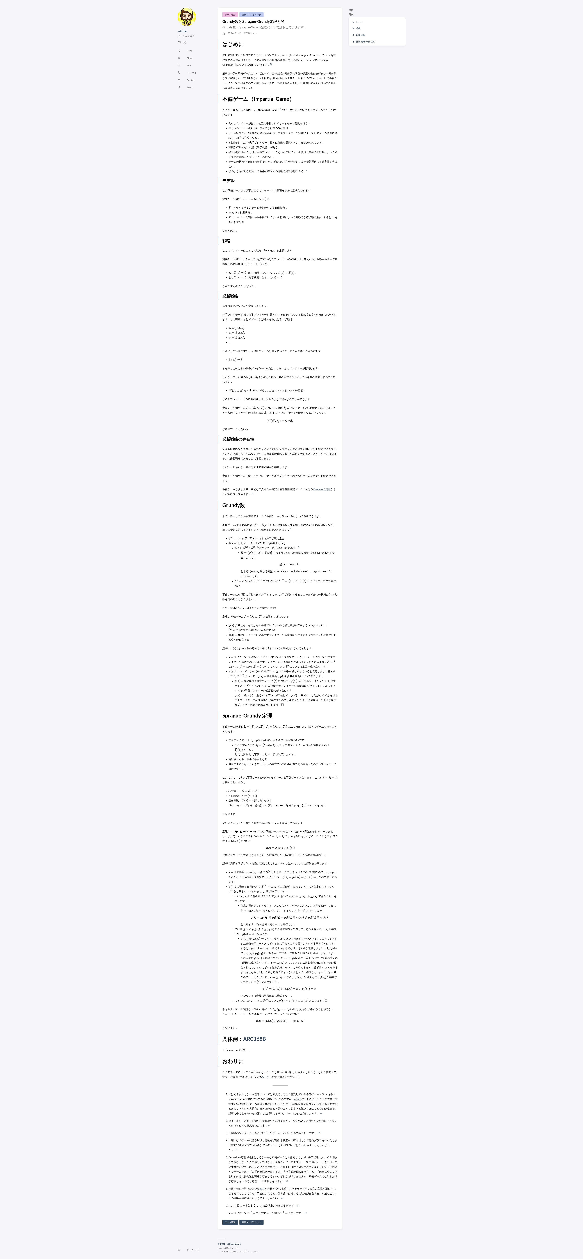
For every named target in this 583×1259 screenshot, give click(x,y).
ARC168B (254, 1039)
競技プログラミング (251, 14)
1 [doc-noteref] (270, 64)
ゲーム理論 (230, 14)
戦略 (358, 28)
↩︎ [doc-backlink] (321, 1113)
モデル (359, 21)
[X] (184, 43)
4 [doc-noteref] (306, 170)
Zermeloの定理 (322, 489)
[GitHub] (179, 43)
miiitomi (182, 31)
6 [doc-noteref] (252, 493)
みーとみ (266, 1076)
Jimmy (233, 1251)
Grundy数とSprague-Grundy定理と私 (253, 21)
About (297, 1099)
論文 (262, 1188)
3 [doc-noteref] (280, 109)
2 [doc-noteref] (271, 64)
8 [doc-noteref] (298, 547)
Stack (226, 1251)
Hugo (220, 1248)
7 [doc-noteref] (290, 529)
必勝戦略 (360, 35)
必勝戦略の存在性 (365, 41)
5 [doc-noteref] (251, 493)
